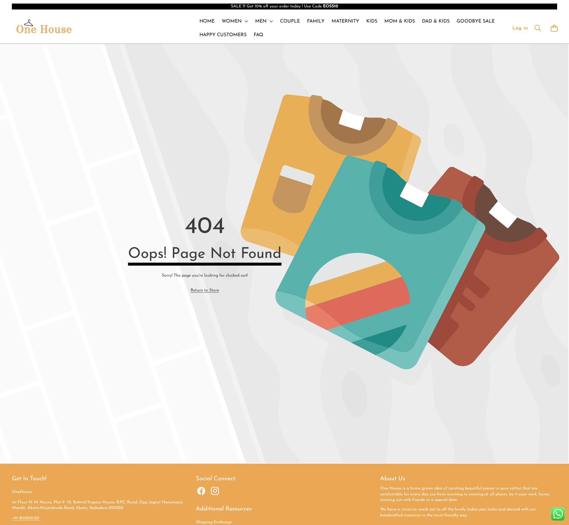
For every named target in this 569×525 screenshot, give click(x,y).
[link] (205, 290)
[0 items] (554, 28)
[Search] (537, 28)
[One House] (44, 28)
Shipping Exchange (214, 522)
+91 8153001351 (26, 518)
